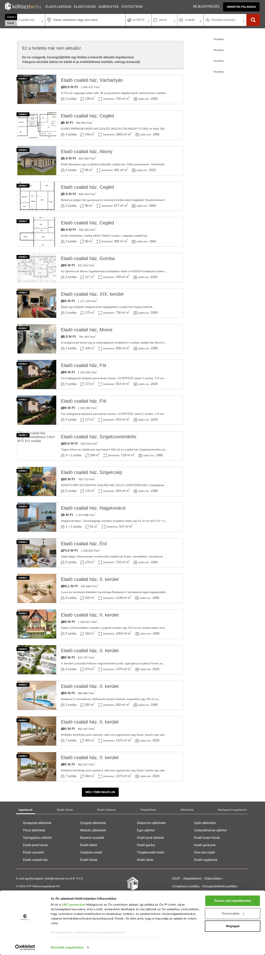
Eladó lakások (58, 6)
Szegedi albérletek (93, 823)
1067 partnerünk (73, 904)
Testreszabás (230, 913)
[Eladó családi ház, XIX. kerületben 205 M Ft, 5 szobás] (36, 303)
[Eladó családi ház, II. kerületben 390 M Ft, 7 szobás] (36, 731)
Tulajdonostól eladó (150, 852)
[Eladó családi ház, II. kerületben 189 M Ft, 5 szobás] (36, 624)
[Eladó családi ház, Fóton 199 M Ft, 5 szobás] (36, 374)
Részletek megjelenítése (67, 947)
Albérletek (108, 6)
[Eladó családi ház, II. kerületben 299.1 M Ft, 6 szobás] (36, 588)
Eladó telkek (88, 845)
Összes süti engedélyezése (232, 900)
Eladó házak (85, 6)
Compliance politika (185, 886)
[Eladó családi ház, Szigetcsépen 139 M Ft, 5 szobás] (36, 481)
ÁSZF (176, 878)
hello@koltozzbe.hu (56, 878)
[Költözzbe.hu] (23, 6)
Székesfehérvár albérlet (210, 830)
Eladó (10, 16)
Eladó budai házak (207, 837)
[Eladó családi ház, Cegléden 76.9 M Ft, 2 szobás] (36, 196)
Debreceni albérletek (151, 823)
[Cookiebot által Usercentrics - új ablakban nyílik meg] (25, 947)
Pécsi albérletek (34, 830)
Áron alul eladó (204, 852)
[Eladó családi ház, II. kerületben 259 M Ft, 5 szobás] (36, 695)
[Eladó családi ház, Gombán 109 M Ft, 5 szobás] (36, 267)
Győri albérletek (205, 823)
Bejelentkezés (206, 6)
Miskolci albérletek (93, 830)
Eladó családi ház (35, 859)
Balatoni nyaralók (92, 837)
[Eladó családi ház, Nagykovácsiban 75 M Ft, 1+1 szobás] (36, 517)
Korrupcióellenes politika (220, 886)
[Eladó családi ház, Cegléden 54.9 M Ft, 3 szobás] (36, 231)
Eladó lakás (145, 859)
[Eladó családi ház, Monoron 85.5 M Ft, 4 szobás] (36, 338)
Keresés (253, 20)
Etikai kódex (213, 878)
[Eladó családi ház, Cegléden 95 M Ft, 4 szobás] (36, 125)
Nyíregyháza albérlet (37, 837)
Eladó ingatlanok (205, 859)
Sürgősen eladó (91, 852)
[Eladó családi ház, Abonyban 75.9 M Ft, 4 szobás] (36, 160)
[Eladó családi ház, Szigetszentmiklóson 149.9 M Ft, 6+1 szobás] (36, 445)
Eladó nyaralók (33, 852)
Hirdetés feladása (241, 6)
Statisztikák (132, 6)
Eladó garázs (146, 845)
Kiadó (10, 22)
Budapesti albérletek (37, 823)
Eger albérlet (146, 830)
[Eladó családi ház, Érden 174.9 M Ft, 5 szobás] (36, 552)
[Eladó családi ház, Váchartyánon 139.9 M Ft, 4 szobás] (36, 89)
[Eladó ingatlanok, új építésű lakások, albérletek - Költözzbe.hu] (132, 886)
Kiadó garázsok (205, 845)
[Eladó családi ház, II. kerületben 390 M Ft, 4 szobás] (36, 659)
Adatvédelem (192, 878)
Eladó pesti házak (35, 845)
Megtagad (232, 926)
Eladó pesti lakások (150, 837)
